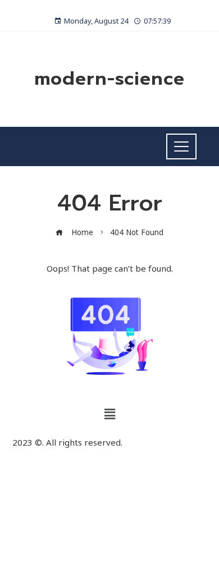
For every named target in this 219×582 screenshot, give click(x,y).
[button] (109, 413)
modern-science (109, 79)
